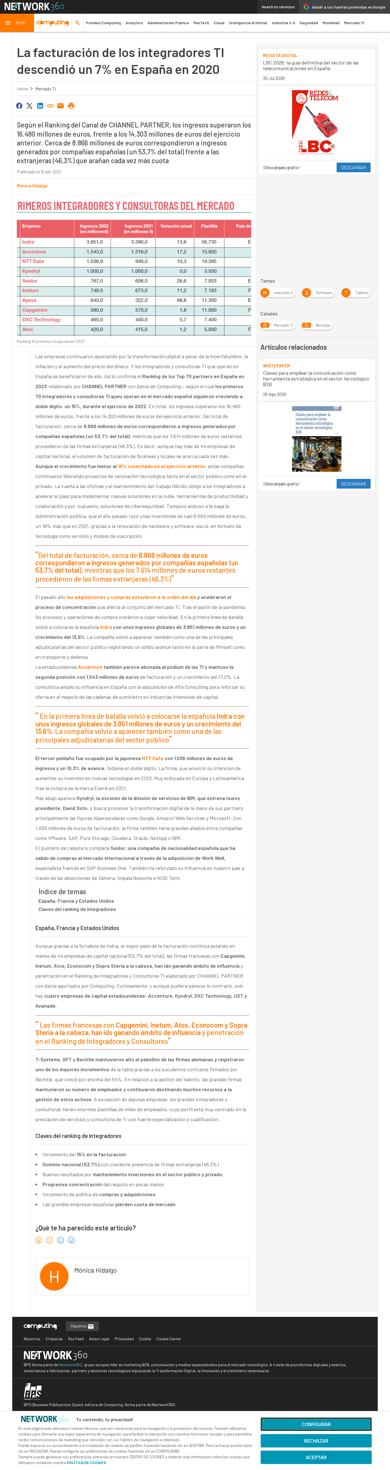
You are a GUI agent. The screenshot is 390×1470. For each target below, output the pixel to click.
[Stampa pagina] (71, 105)
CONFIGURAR (316, 1424)
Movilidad (331, 22)
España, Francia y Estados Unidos (76, 901)
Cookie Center (168, 1338)
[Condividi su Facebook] (19, 105)
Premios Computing (103, 22)
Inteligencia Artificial (248, 22)
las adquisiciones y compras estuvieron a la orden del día (131, 597)
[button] (17, 23)
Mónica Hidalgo (32, 185)
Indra (105, 627)
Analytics (134, 22)
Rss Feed (76, 1338)
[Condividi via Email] (60, 105)
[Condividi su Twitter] (29, 105)
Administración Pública (168, 22)
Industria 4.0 (283, 22)
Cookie (145, 1338)
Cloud (219, 22)
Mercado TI (354, 22)
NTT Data (152, 758)
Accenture (90, 667)
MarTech (201, 22)
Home (22, 88)
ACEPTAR (316, 1457)
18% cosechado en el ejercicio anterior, (162, 466)
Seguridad (308, 22)
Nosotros (32, 1338)
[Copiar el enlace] (50, 105)
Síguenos (79, 1325)
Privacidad (124, 1338)
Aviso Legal (99, 1338)
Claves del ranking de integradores (77, 909)
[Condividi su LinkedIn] (40, 105)
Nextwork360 (70, 1364)
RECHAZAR (316, 1441)
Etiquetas (54, 1338)
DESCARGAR (353, 167)
